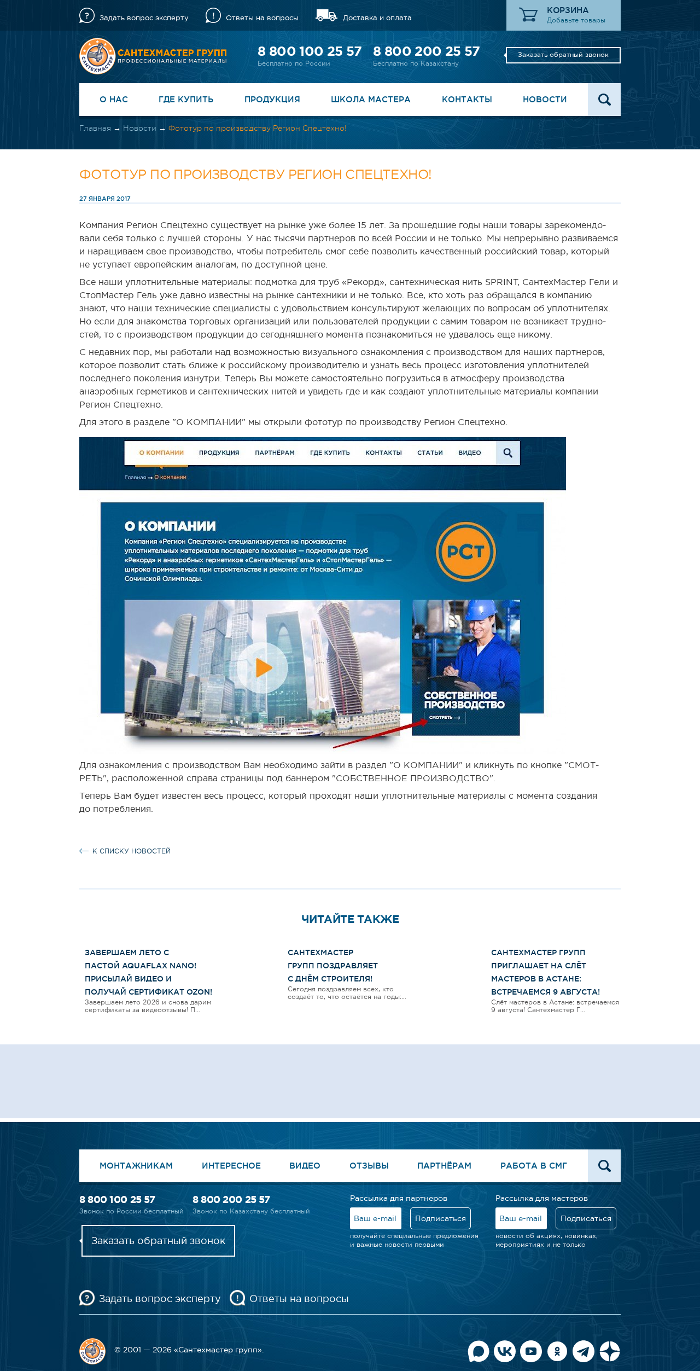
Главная (95, 128)
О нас (114, 99)
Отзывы (369, 1165)
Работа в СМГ (533, 1165)
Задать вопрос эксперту (144, 18)
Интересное (231, 1165)
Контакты (467, 99)
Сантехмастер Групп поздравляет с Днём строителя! (333, 965)
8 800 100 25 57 (309, 51)
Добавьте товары (576, 20)
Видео (304, 1165)
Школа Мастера (371, 99)
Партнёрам (444, 1165)
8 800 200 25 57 (426, 51)
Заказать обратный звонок (563, 55)
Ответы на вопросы (262, 18)
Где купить (186, 99)
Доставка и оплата (377, 18)
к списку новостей (131, 851)
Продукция (272, 99)
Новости (545, 99)
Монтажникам (136, 1165)
